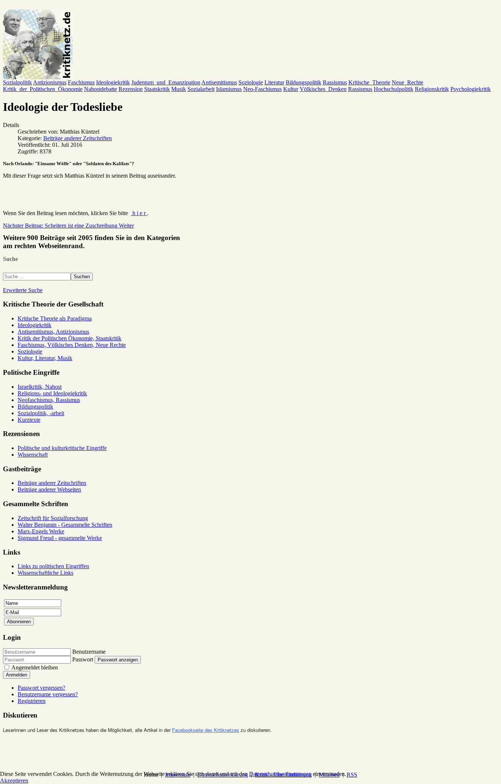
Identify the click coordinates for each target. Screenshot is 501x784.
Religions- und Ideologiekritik (52, 393)
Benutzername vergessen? (48, 694)
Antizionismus (49, 82)
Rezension (130, 89)
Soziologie (250, 82)
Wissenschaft (33, 454)
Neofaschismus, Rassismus (49, 400)
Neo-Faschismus (262, 89)
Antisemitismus (219, 82)
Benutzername (89, 652)
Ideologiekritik (113, 82)
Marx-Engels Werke (41, 531)
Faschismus (81, 82)
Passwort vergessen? (41, 688)
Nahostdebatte (100, 89)
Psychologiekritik (470, 89)
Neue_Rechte (407, 82)
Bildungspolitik (303, 82)
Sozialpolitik (17, 82)
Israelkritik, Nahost (40, 387)
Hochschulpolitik (393, 89)
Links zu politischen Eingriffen (53, 566)
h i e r (139, 213)
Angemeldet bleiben (34, 667)
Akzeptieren (14, 780)
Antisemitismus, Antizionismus (53, 332)
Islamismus (229, 89)
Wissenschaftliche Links (45, 573)
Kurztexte (29, 420)
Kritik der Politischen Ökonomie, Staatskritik (69, 338)
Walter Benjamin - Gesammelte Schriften (65, 525)
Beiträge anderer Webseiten (49, 489)
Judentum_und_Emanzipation (165, 82)
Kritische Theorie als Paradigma (55, 318)
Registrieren (31, 701)
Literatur (274, 82)
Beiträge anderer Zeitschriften (77, 138)
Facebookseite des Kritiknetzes (205, 729)
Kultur (290, 89)
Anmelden (16, 675)
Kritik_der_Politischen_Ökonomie (43, 89)
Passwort (82, 659)
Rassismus (335, 82)
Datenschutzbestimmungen (280, 774)
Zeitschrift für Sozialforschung (53, 518)
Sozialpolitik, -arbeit (41, 413)
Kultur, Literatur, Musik (45, 358)
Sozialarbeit (201, 89)
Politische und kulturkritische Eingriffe (62, 448)
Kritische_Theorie (369, 82)
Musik (178, 89)
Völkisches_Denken (323, 89)
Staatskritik (157, 89)
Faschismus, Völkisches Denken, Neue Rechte (72, 345)
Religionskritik (432, 89)
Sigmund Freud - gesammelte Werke (60, 538)
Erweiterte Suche (23, 290)
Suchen (82, 276)
